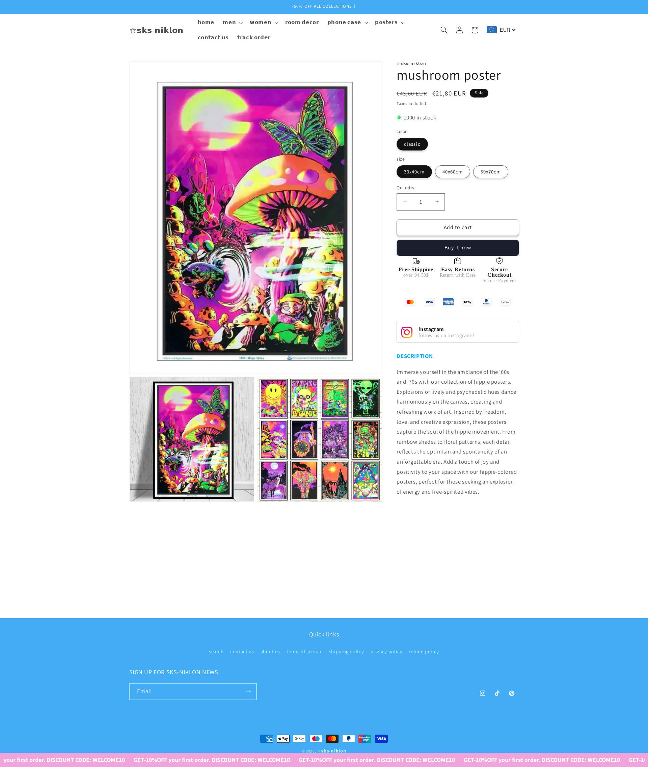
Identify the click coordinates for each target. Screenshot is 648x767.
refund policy (424, 651)
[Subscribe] (248, 692)
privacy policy (387, 651)
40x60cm (452, 171)
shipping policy (346, 651)
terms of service (304, 651)
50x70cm (491, 171)
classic (412, 144)
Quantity (405, 188)
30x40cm (414, 171)
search (216, 651)
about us (270, 651)
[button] (232, 22)
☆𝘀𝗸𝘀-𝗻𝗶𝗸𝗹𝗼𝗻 (331, 751)
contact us (242, 651)
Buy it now (457, 247)
